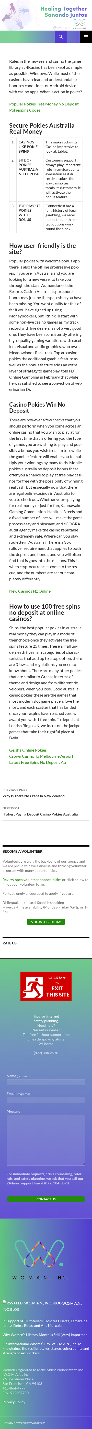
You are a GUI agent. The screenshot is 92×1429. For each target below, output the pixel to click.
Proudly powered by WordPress (24, 1423)
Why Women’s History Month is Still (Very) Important (45, 1334)
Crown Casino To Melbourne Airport (41, 756)
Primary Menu (86, 37)
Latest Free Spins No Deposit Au (37, 762)
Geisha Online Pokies (28, 749)
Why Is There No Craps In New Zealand (34, 793)
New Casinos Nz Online (30, 591)
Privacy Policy (14, 1402)
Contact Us (46, 1199)
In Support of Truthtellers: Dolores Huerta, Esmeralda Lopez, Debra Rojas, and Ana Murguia (45, 1323)
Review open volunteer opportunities (32, 879)
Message (13, 1111)
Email (18, 1093)
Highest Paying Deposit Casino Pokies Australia (40, 811)
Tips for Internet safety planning (46, 1018)
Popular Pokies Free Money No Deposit (44, 103)
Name (19, 1076)
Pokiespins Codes (24, 110)
